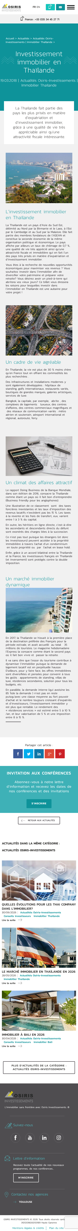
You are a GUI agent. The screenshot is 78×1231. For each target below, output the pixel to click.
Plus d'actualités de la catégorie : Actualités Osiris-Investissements (39, 1067)
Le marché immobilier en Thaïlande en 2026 (39, 971)
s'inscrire (39, 803)
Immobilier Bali (43, 1042)
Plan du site (56, 1228)
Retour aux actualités (41, 820)
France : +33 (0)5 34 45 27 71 (41, 19)
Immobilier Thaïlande (39, 42)
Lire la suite (9, 920)
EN (38, 7)
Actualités (23, 38)
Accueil (10, 38)
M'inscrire (26, 1178)
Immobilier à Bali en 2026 (23, 1034)
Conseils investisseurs (17, 916)
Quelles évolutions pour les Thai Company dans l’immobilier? (39, 906)
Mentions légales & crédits (28, 1228)
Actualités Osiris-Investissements (48, 80)
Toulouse (25, 1202)
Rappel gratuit (50, 7)
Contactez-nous (60, 7)
